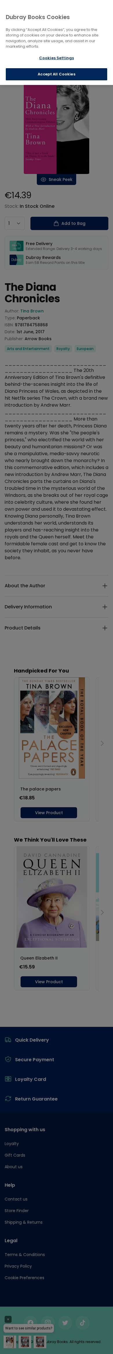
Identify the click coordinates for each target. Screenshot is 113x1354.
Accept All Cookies (56, 74)
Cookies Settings (56, 58)
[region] (56, 42)
